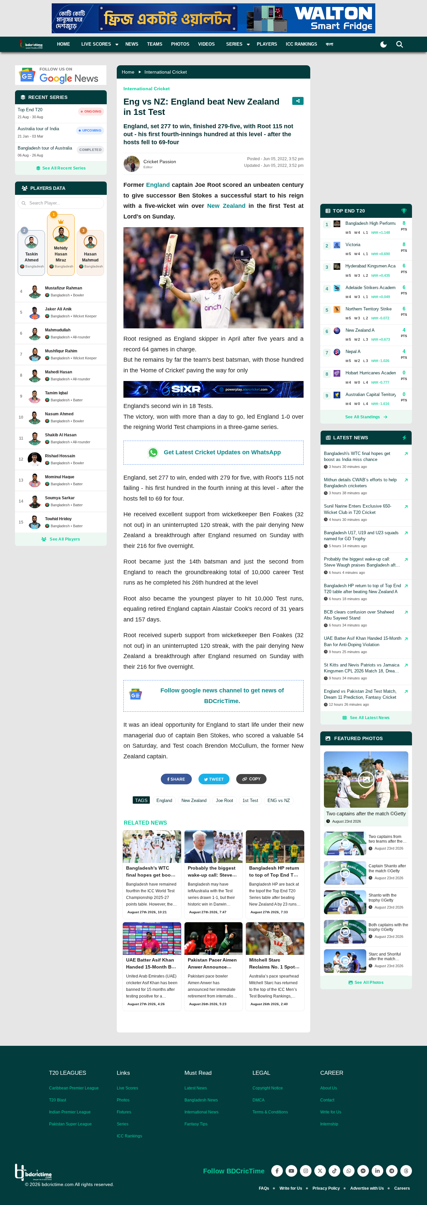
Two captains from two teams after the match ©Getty (386, 839)
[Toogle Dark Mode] (383, 44)
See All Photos (369, 982)
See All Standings (362, 417)
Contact (327, 1100)
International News (201, 1112)
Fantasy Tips (195, 1124)
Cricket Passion (159, 161)
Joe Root (224, 800)
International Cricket (165, 72)
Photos (180, 44)
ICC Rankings (301, 44)
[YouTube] (291, 1171)
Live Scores (127, 1088)
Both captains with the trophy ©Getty (388, 927)
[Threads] (406, 1171)
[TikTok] (334, 1171)
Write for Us (330, 1112)
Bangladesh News (201, 1100)
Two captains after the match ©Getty (366, 813)
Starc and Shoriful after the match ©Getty (385, 957)
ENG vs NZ (279, 800)
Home (63, 44)
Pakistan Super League (70, 1124)
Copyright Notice (268, 1088)
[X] (320, 1171)
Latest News (195, 1088)
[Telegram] (392, 1171)
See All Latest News (370, 717)
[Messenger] (363, 1171)
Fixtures (124, 1112)
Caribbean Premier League (74, 1088)
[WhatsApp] (349, 1171)
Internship (329, 1124)
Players (267, 44)
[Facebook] (277, 1171)
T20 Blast (57, 1100)
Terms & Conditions (270, 1112)
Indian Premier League (70, 1112)
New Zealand (226, 205)
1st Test (250, 800)
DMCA (259, 1100)
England (158, 185)
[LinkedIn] (377, 1171)
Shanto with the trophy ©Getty (383, 897)
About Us (328, 1088)
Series (122, 1124)
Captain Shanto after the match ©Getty (387, 868)
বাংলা (329, 44)
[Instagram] (306, 1171)
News (131, 44)
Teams (154, 44)
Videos (206, 44)
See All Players (65, 539)
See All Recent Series (64, 168)
